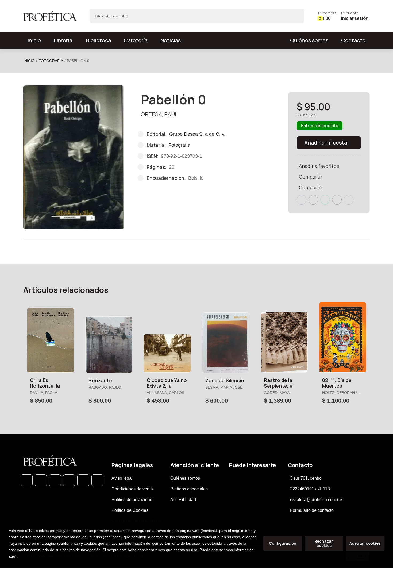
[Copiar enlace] (348, 200)
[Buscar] (295, 16)
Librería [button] (63, 40)
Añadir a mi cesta (325, 142)
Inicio (29, 61)
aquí (13, 556)
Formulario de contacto (312, 510)
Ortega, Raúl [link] (159, 114)
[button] (327, 16)
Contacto (353, 40)
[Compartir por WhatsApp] (325, 200)
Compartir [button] (310, 176)
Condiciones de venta (132, 489)
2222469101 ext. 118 (310, 489)
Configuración (282, 543)
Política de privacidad (131, 499)
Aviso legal (122, 478)
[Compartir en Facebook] (301, 200)
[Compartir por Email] (337, 200)
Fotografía (50, 61)
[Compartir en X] (313, 200)
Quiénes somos (309, 40)
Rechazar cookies (324, 543)
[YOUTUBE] (97, 480)
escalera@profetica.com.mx (316, 499)
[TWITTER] (55, 480)
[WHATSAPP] (27, 480)
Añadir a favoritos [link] (319, 166)
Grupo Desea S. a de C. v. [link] (197, 134)
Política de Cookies (129, 510)
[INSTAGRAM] (69, 480)
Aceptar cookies (365, 543)
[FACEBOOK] (41, 480)
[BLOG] (83, 480)
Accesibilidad (183, 499)
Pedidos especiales (189, 489)
